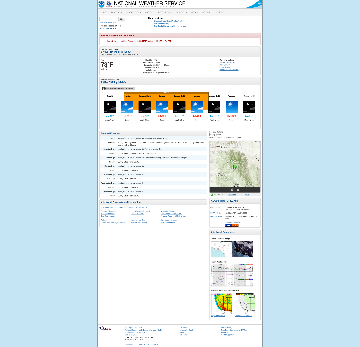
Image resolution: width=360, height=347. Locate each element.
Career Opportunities (229, 334)
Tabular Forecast (137, 213)
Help (182, 332)
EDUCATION (181, 12)
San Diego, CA (108, 28)
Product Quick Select (139, 222)
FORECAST (116, 12)
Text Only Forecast (108, 216)
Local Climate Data (138, 220)
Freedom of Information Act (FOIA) (234, 330)
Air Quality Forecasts (168, 211)
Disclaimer (232, 194)
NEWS (194, 12)
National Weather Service (135, 332)
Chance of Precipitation (243, 315)
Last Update (215, 213)
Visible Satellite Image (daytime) (113, 222)
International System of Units (171, 213)
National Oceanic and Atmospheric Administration (144, 330)
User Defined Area (168, 222)
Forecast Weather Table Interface (173, 216)
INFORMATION (164, 12)
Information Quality (187, 330)
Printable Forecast (108, 213)
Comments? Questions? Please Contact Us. (142, 344)
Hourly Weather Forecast (140, 211)
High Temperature (218, 315)
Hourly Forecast (229, 69)
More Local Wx (225, 65)
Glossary (183, 334)
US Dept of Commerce (133, 327)
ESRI (247, 194)
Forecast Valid (216, 216)
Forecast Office (228, 62)
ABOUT (219, 12)
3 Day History (225, 67)
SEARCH (206, 12)
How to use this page (169, 220)
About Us (224, 332)
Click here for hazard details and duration (119, 88)
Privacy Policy (226, 327)
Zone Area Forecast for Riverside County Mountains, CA (124, 207)
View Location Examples (107, 22)
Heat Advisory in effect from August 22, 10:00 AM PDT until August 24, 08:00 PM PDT (139, 41)
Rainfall (104, 220)
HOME (104, 12)
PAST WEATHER (133, 12)
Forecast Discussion (108, 211)
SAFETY (148, 12)
